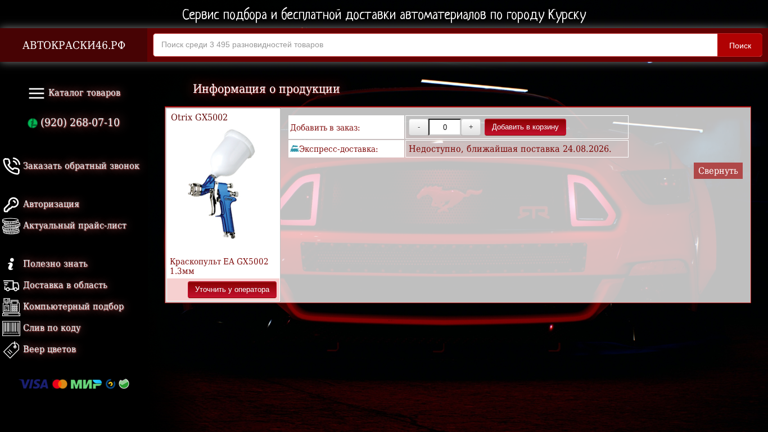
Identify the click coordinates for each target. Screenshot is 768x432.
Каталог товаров (83, 92)
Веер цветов (48, 349)
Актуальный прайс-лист (73, 225)
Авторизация (49, 204)
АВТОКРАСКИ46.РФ (73, 45)
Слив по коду (50, 327)
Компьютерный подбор (72, 306)
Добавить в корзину (525, 127)
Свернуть (718, 170)
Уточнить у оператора (232, 289)
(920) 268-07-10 (79, 122)
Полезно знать (54, 263)
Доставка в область (63, 285)
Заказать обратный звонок (79, 165)
